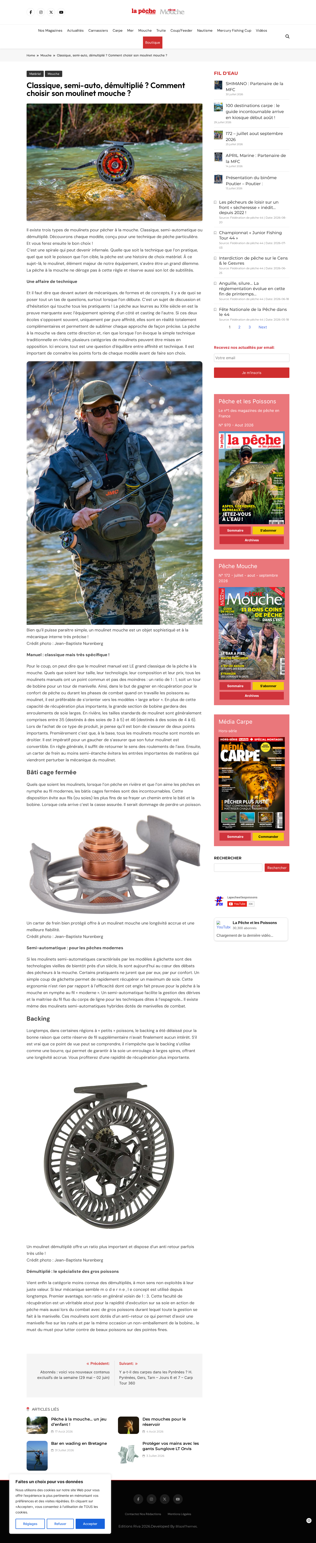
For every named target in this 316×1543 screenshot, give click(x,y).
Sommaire (235, 530)
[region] (60, 1504)
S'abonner (268, 530)
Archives (252, 540)
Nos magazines (50, 30)
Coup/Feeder (181, 30)
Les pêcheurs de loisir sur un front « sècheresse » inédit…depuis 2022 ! (249, 207)
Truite (161, 30)
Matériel (35, 74)
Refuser (60, 1524)
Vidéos (261, 30)
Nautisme (205, 30)
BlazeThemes (186, 1526)
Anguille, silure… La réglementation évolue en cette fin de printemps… (252, 289)
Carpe (118, 30)
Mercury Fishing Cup (234, 30)
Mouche (145, 30)
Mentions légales (179, 1514)
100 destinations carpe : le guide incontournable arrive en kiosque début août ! (255, 111)
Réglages (30, 1524)
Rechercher (228, 858)
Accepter (90, 1524)
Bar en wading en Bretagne (79, 1443)
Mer (130, 30)
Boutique (152, 42)
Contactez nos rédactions (143, 1514)
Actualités (75, 30)
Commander (268, 837)
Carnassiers (98, 30)
